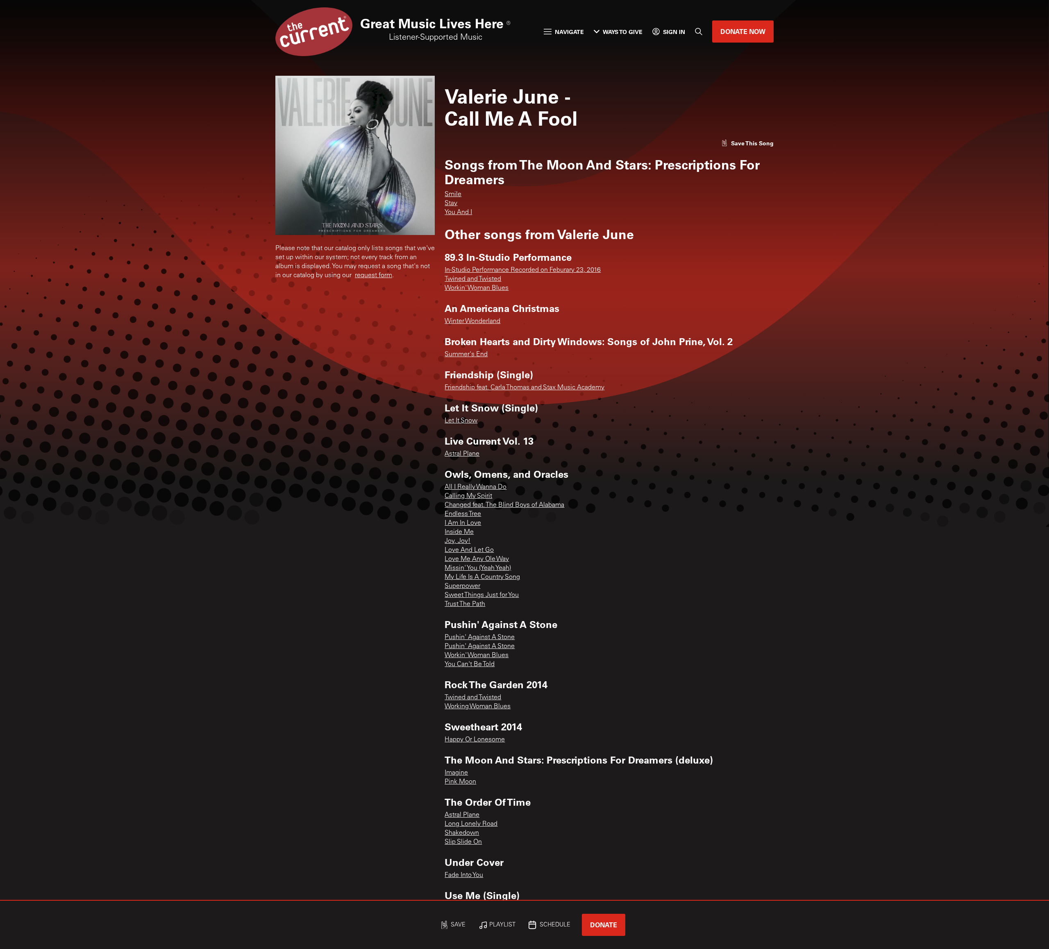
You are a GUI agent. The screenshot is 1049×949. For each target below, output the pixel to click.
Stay (451, 203)
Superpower (462, 586)
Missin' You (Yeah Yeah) (478, 568)
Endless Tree (463, 514)
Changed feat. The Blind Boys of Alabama (504, 505)
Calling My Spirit (468, 496)
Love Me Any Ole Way (477, 559)
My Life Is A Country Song (482, 577)
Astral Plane (462, 454)
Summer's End (466, 354)
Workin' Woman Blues (477, 288)
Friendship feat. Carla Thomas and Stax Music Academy (524, 387)
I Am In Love (463, 523)
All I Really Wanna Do (475, 487)
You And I (458, 212)
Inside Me (459, 532)
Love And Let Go (469, 550)
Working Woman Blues (478, 706)
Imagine (456, 773)
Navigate (569, 32)
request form (373, 275)
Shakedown (462, 833)
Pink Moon (460, 782)
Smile (453, 194)
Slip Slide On (463, 842)
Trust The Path (465, 604)
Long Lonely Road (471, 824)
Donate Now (742, 31)
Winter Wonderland (472, 321)
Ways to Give (623, 32)
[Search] (699, 31)
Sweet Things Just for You (482, 595)
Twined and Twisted (473, 279)
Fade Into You (464, 875)
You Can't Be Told (470, 664)
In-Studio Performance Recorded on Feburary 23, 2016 (523, 270)
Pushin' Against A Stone (480, 637)
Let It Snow (461, 421)
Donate (603, 924)
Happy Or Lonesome (475, 740)
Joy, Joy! (457, 541)
